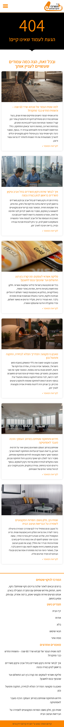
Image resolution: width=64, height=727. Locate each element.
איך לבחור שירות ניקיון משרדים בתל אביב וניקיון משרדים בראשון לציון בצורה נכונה (32, 193)
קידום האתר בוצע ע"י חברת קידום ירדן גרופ (32, 723)
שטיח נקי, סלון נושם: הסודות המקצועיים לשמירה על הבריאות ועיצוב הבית (36, 522)
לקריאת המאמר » (50, 146)
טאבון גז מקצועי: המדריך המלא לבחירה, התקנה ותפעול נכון (32, 356)
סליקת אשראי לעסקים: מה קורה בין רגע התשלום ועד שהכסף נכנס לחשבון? (36, 278)
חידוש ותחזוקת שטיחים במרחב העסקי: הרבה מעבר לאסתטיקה (33, 440)
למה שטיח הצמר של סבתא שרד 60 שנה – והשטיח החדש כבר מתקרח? (35, 108)
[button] (5, 6)
